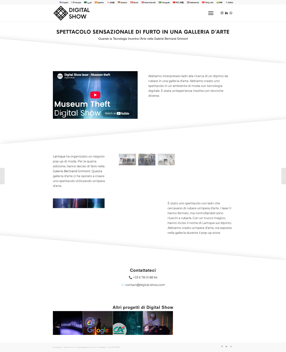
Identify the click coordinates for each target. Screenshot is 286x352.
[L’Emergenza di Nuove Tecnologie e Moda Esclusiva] (2, 176)
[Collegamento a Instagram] (222, 13)
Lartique (59, 156)
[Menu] (209, 13)
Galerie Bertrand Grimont (71, 171)
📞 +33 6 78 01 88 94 (143, 277)
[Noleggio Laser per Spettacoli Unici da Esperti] (283, 176)
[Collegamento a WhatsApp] (231, 13)
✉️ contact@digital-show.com (143, 285)
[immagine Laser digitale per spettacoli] (61, 203)
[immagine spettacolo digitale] (128, 160)
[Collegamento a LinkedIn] (226, 13)
